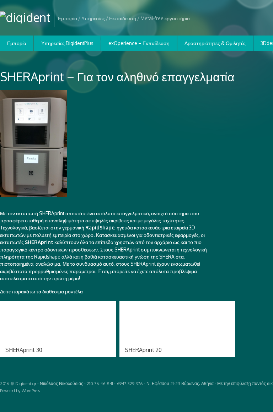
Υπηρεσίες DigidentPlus (67, 43)
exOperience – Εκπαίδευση (139, 43)
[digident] (25, 17)
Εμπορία (16, 43)
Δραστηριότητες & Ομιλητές (215, 43)
